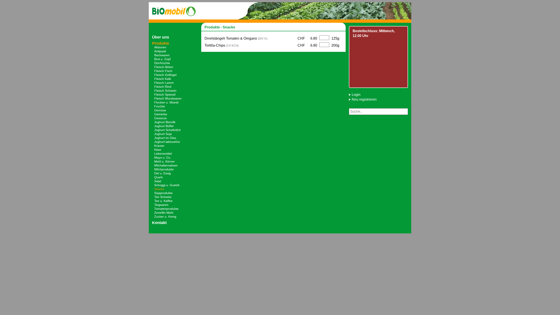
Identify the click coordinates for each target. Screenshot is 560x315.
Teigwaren (161, 204)
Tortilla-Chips (221, 45)
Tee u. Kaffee (163, 201)
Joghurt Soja (163, 134)
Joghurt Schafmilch (167, 130)
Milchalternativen (166, 165)
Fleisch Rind (162, 86)
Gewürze (160, 118)
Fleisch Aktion (163, 67)
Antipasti (160, 51)
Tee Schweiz (163, 197)
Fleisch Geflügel (165, 75)
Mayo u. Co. (162, 157)
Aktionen (160, 47)
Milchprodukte (164, 169)
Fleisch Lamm (164, 82)
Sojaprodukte (163, 193)
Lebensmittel (163, 153)
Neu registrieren (364, 99)
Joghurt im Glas (165, 138)
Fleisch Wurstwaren (168, 98)
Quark (158, 177)
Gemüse (160, 110)
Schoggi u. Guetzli (166, 185)
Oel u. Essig (162, 173)
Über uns (160, 37)
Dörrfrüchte (162, 63)
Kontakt (159, 222)
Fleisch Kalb (162, 78)
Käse (157, 149)
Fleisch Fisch (163, 71)
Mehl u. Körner (164, 161)
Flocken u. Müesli (166, 102)
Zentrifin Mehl (163, 212)
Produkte (160, 43)
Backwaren (162, 55)
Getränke (160, 114)
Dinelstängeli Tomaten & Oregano (236, 38)
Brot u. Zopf (162, 59)
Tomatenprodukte (166, 208)
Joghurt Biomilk (164, 122)
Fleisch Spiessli (164, 94)
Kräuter (159, 145)
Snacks (159, 189)
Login (356, 94)
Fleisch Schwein (165, 90)
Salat (157, 181)
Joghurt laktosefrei (167, 142)
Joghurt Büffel (163, 126)
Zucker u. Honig (165, 216)
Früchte (159, 106)
